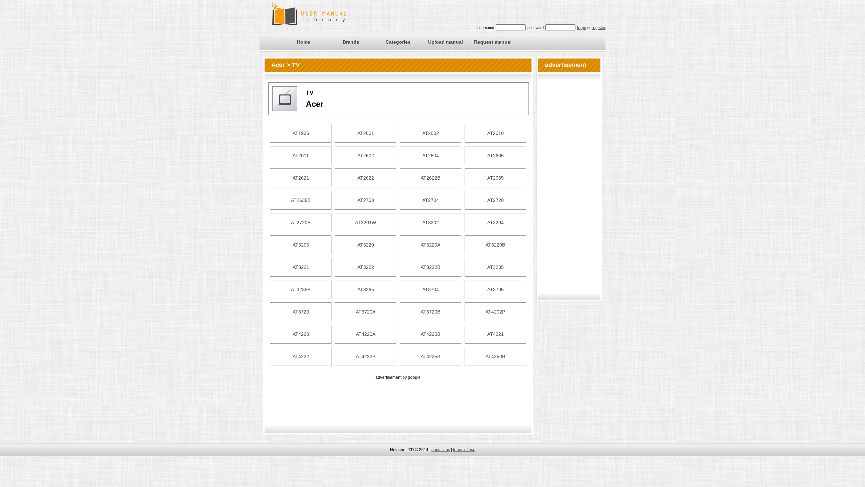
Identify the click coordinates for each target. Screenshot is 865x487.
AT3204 (495, 222)
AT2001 (365, 133)
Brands (351, 42)
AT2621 (301, 178)
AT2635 (495, 178)
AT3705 (495, 289)
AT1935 (301, 133)
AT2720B (301, 222)
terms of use (464, 449)
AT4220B (430, 334)
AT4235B (430, 356)
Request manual (493, 42)
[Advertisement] (398, 396)
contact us (440, 449)
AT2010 (495, 133)
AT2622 (365, 178)
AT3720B (430, 312)
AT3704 (430, 289)
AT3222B (430, 267)
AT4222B (365, 356)
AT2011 (301, 155)
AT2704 (430, 200)
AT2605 (495, 155)
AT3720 (301, 312)
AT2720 (495, 200)
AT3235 (495, 267)
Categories (398, 42)
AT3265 (365, 289)
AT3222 (365, 267)
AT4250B (495, 356)
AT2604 (430, 155)
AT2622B (430, 178)
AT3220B (495, 245)
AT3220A (430, 245)
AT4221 (495, 334)
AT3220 (365, 245)
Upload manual (445, 42)
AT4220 (301, 334)
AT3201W (365, 222)
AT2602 (365, 155)
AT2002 (430, 133)
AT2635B (301, 200)
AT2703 (365, 200)
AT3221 (301, 267)
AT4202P (495, 312)
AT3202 (430, 222)
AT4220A (365, 334)
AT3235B (301, 289)
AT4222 (301, 356)
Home (303, 42)
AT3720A (365, 312)
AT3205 (301, 245)
